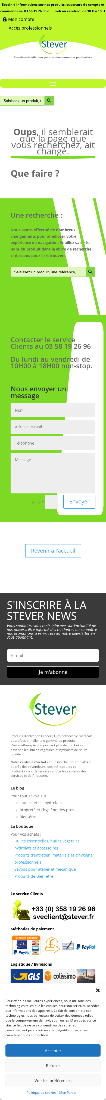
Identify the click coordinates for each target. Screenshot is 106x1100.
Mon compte (21, 19)
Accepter (53, 1050)
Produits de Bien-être (33, 876)
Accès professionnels (30, 28)
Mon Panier (68, 1092)
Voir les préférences (53, 1080)
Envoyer (79, 501)
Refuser (53, 1065)
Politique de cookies (42, 1092)
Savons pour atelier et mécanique (45, 869)
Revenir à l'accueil (53, 550)
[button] (98, 990)
